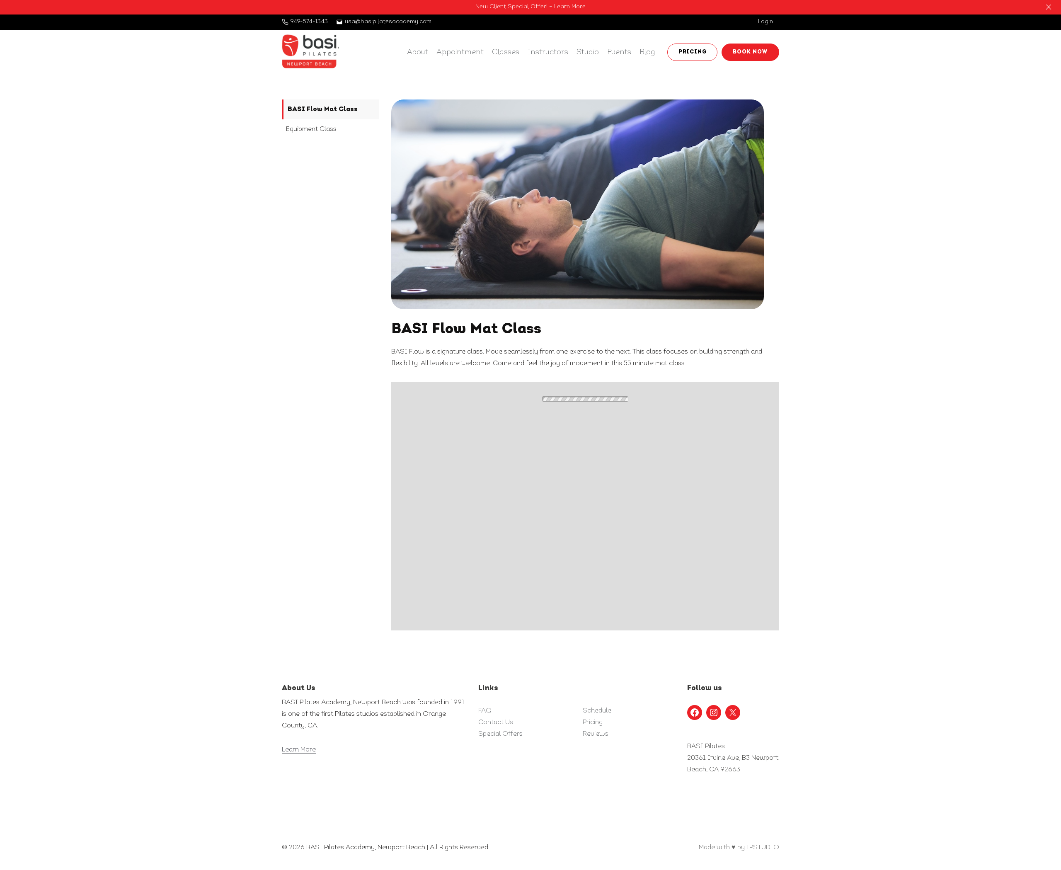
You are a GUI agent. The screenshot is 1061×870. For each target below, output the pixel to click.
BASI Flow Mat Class (323, 109)
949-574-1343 (309, 22)
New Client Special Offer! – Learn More (530, 7)
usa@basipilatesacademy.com (388, 22)
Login (765, 22)
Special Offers (500, 734)
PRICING (692, 52)
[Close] (1048, 7)
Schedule (597, 711)
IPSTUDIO (762, 847)
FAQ (485, 711)
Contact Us (495, 722)
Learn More (299, 749)
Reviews (595, 734)
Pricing (593, 722)
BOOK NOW (750, 52)
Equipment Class (311, 129)
